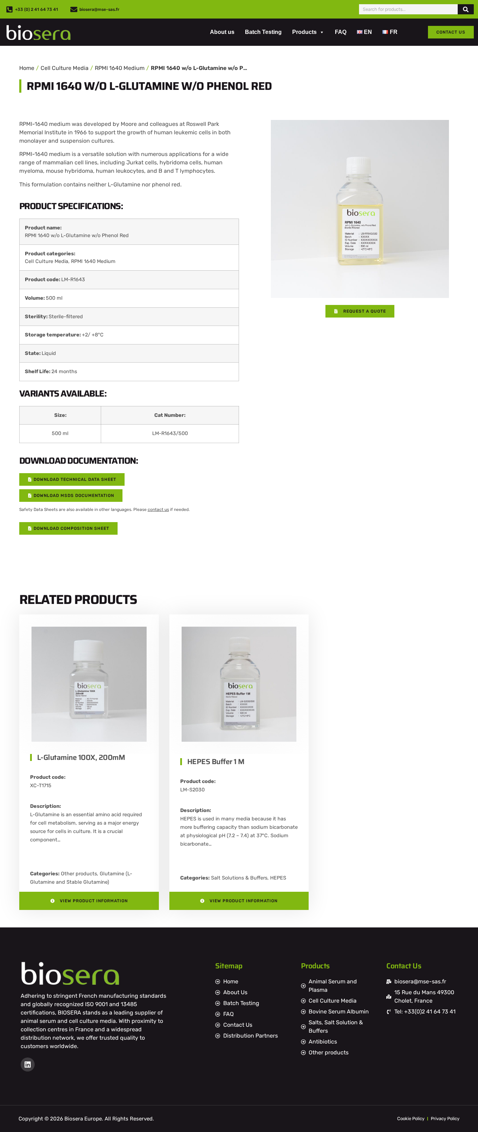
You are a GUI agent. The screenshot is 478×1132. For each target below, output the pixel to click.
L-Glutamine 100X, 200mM (81, 757)
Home (26, 68)
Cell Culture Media (65, 68)
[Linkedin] (28, 1065)
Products (304, 32)
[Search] (466, 9)
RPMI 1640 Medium (120, 68)
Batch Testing (263, 32)
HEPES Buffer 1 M (216, 761)
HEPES (278, 878)
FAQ (340, 32)
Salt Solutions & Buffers (239, 878)
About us (222, 32)
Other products (79, 874)
